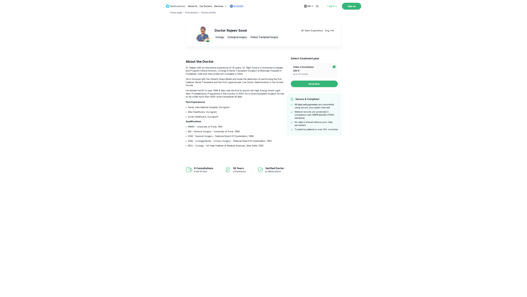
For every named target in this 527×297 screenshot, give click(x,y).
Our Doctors (206, 6)
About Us (192, 6)
